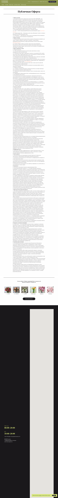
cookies (40, 495)
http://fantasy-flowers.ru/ (17, 42)
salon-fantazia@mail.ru (28, 61)
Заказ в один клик (52, 1)
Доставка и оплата (17, 4)
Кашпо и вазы (11, 4)
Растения (6, 4)
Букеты (3, 4)
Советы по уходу (23, 4)
